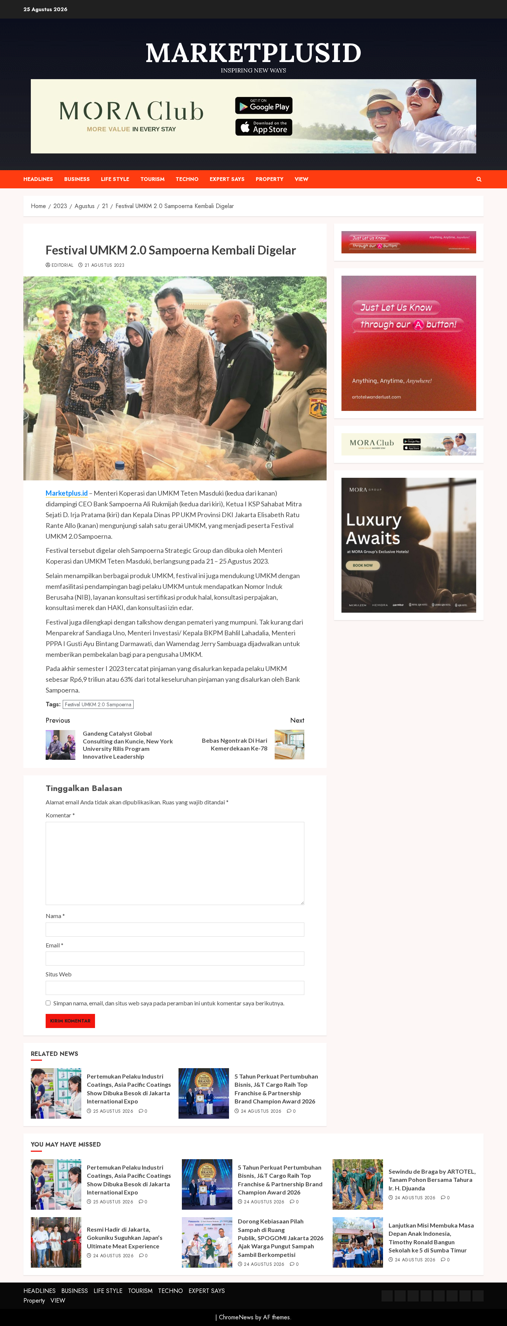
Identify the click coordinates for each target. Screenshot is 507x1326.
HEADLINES (38, 179)
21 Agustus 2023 (104, 266)
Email (54, 945)
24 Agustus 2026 (261, 1112)
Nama (55, 915)
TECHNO (187, 179)
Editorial (62, 266)
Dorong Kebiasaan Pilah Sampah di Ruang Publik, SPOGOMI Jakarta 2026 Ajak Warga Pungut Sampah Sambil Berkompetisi (280, 1238)
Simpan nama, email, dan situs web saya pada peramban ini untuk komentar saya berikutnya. (168, 1002)
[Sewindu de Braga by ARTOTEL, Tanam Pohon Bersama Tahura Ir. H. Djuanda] (358, 1184)
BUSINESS (77, 179)
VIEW (301, 179)
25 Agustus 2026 (113, 1112)
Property (270, 179)
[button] (479, 179)
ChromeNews (236, 1317)
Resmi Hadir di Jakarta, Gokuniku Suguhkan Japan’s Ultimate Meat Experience (125, 1237)
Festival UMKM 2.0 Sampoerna (98, 704)
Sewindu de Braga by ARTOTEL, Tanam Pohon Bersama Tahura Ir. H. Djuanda (432, 1180)
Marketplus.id (67, 493)
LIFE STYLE (115, 179)
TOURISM (152, 179)
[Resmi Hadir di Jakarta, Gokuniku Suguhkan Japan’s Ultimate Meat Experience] (56, 1242)
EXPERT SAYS (227, 179)
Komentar (60, 814)
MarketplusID (253, 52)
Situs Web (59, 974)
